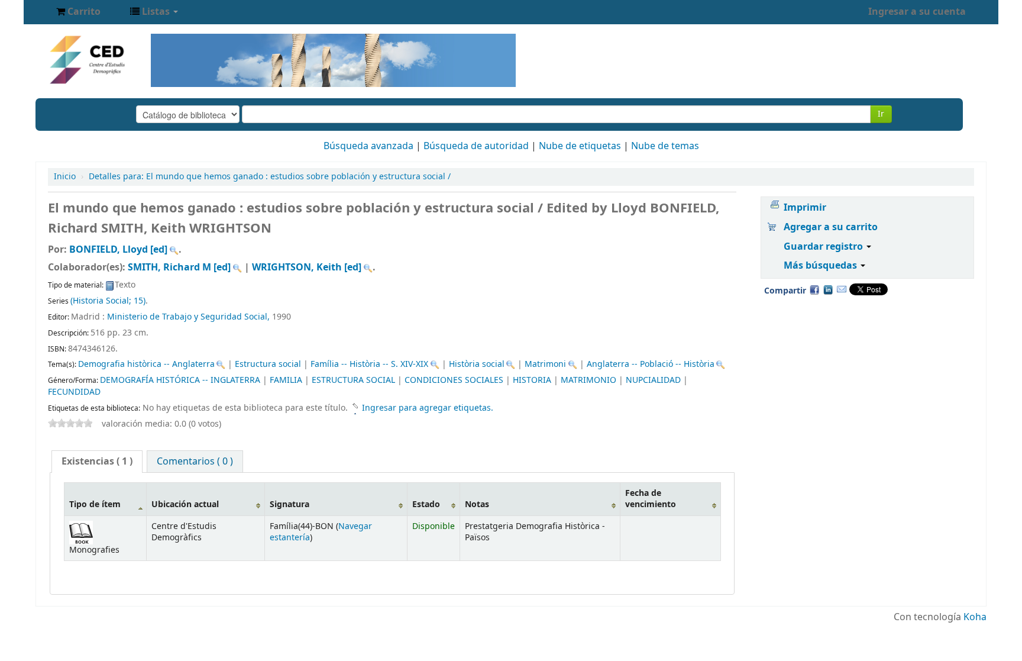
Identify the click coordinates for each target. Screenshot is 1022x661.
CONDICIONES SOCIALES (454, 380)
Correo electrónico (842, 289)
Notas (477, 504)
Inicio (65, 176)
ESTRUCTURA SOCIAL (353, 380)
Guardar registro (824, 247)
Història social (476, 364)
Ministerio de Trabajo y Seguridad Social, (189, 317)
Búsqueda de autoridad (476, 146)
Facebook (814, 289)
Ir (881, 114)
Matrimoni (545, 364)
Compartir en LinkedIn (828, 289)
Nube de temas (665, 146)
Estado (426, 504)
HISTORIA (532, 380)
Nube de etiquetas (580, 146)
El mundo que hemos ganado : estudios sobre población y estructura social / (270, 176)
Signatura (289, 504)
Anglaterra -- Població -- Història (650, 364)
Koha (975, 617)
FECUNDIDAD (74, 392)
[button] (78, 12)
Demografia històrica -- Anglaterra (146, 364)
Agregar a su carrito (831, 227)
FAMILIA (286, 380)
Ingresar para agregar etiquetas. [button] (427, 408)
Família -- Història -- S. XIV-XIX (369, 364)
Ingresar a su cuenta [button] (917, 12)
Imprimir (805, 208)
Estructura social (268, 364)
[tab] (97, 461)
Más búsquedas (821, 266)
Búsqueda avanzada (368, 146)
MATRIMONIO (588, 380)
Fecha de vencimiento (650, 499)
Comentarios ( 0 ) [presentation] (195, 461)
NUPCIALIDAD (653, 380)
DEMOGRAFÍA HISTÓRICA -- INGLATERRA (180, 380)
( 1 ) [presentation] (97, 461)
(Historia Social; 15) (107, 301)
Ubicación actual (185, 504)
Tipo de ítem (95, 504)
